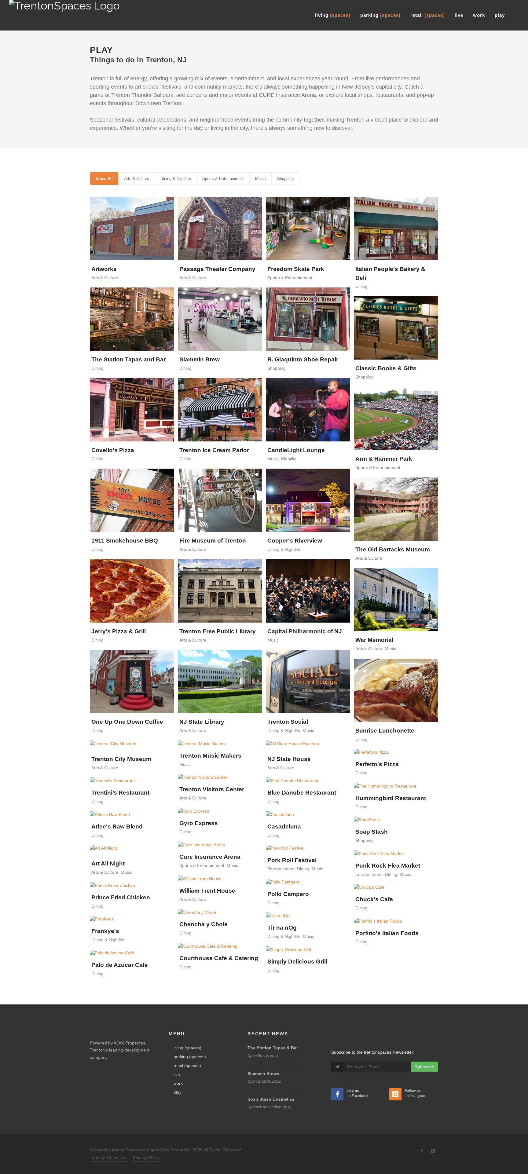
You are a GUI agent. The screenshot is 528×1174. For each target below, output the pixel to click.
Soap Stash (371, 831)
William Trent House (207, 890)
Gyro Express (198, 823)
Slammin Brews (263, 1073)
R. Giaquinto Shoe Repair (302, 359)
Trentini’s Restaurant (120, 792)
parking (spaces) (190, 1056)
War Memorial (374, 640)
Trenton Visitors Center (211, 789)
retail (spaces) (187, 1065)
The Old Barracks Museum (392, 549)
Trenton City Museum (121, 759)
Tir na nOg (282, 927)
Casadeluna (284, 826)
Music (260, 178)
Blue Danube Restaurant (301, 792)
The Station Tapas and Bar (128, 359)
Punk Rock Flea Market (387, 865)
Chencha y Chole (203, 924)
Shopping (285, 178)
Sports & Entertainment (223, 178)
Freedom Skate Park (295, 269)
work (178, 1083)
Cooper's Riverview (294, 540)
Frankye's (105, 931)
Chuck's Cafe (374, 899)
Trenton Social (287, 722)
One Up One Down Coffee (127, 722)
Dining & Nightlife (175, 178)
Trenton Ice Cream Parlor (214, 450)
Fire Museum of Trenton (212, 540)
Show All (104, 178)
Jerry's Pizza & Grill (118, 631)
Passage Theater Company (217, 269)
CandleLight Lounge (296, 450)
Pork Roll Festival (292, 860)
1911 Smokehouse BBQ (124, 540)
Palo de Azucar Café (119, 965)
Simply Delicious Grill (297, 961)
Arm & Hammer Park (383, 458)
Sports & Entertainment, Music (208, 865)
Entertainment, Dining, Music (295, 868)
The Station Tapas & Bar (273, 1047)
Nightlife (289, 458)
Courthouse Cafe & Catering (218, 958)
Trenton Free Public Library (217, 631)
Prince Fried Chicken (120, 897)
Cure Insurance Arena (209, 857)
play (178, 1092)
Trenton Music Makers (210, 755)
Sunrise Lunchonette (384, 730)
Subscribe (424, 1066)
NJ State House (289, 759)
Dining (361, 286)
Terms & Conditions (108, 1157)
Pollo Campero (288, 894)
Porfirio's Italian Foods (387, 933)
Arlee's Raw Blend (117, 826)
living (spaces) (187, 1047)
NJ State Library (201, 722)
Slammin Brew (199, 359)
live (177, 1074)
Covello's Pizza (112, 450)
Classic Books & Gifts (385, 368)
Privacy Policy (146, 1157)
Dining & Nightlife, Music (290, 730)
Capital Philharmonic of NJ (304, 631)
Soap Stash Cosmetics (271, 1099)
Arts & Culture (136, 178)
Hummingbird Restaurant (390, 798)
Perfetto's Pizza (377, 764)
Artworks (104, 269)
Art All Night (108, 863)
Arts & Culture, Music (375, 648)
